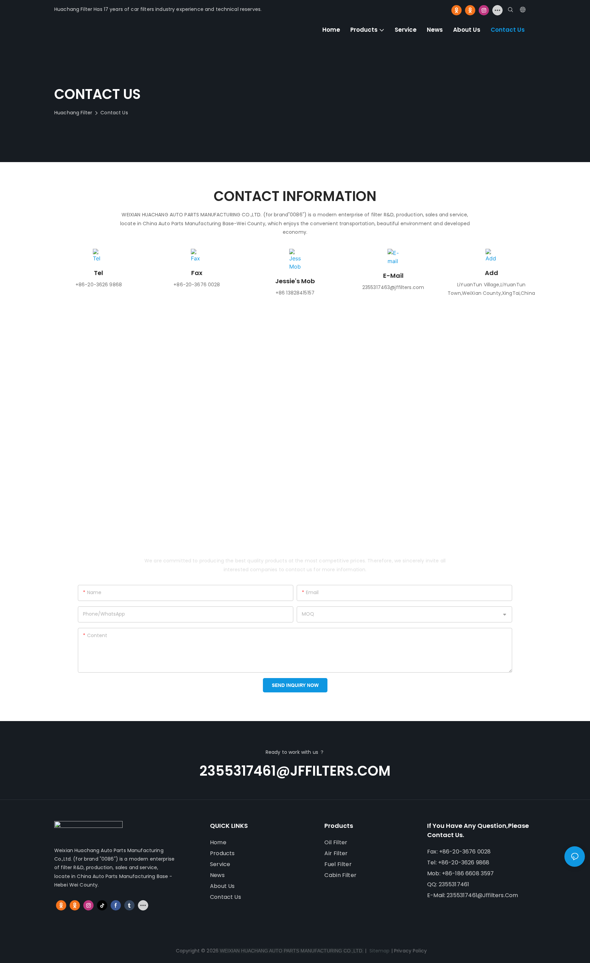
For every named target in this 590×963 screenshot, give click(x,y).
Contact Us (114, 112)
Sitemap (379, 950)
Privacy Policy (410, 950)
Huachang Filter (73, 112)
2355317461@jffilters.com (295, 770)
